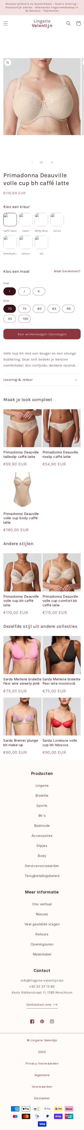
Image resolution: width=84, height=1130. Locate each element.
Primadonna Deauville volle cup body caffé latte (21, 518)
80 (39, 309)
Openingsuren (41, 944)
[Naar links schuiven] (32, 162)
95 (10, 319)
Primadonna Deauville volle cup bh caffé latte (21, 600)
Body (42, 856)
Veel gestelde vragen (42, 924)
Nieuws (42, 914)
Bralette (42, 795)
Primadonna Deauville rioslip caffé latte (60, 454)
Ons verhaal (42, 904)
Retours (41, 934)
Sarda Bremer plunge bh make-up (20, 742)
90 (69, 309)
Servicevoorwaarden (42, 866)
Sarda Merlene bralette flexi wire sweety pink (22, 681)
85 (54, 309)
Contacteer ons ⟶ (42, 1004)
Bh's (42, 815)
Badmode (42, 825)
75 (25, 309)
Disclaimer (42, 1098)
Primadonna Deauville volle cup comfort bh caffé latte (60, 600)
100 (25, 319)
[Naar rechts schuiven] (52, 162)
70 (10, 309)
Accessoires (42, 836)
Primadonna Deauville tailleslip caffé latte (21, 454)
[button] (6, 23)
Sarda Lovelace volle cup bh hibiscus (60, 742)
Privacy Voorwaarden (42, 1063)
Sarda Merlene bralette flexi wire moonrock (62, 681)
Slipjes (42, 846)
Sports (42, 805)
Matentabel (42, 954)
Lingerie (42, 785)
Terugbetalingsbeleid (42, 876)
